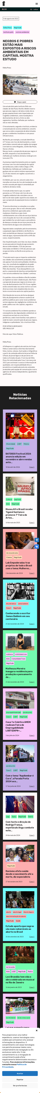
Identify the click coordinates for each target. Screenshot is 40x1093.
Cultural (9, 499)
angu (8, 817)
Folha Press (7, 28)
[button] (37, 1030)
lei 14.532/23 (10, 1018)
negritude (17, 499)
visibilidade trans (21, 654)
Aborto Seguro (29, 912)
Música (26, 444)
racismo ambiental (22, 32)
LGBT (19, 444)
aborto (8, 912)
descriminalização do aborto (16, 916)
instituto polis (8, 32)
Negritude (17, 28)
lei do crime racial (24, 1018)
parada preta (27, 712)
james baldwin (23, 604)
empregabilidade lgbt (13, 712)
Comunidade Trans (18, 659)
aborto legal (17, 912)
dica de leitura (11, 604)
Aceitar (20, 1074)
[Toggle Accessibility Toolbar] (36, 540)
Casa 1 (8, 608)
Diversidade (10, 444)
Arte (8, 504)
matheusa (9, 654)
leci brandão (10, 967)
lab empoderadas (12, 553)
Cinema (9, 557)
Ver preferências (20, 1086)
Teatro (14, 817)
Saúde (18, 921)
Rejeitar (20, 1080)
